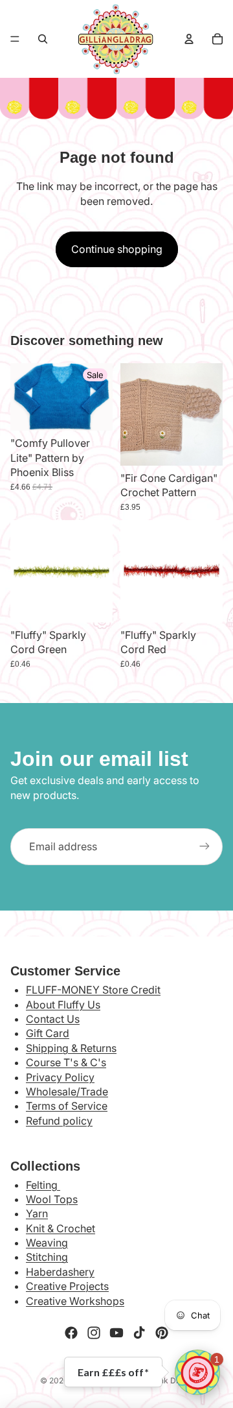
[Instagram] (94, 1333)
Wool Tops (52, 1199)
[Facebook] (71, 1333)
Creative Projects (67, 1286)
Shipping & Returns (71, 1048)
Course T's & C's (66, 1062)
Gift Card (47, 1033)
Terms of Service (66, 1105)
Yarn (37, 1213)
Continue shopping (116, 249)
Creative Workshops (75, 1301)
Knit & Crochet (60, 1228)
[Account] (189, 39)
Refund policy (59, 1120)
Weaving (47, 1242)
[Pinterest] (162, 1333)
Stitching (47, 1256)
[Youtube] (116, 1333)
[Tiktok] (139, 1333)
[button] (197, 1372)
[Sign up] (204, 846)
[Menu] (15, 39)
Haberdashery (60, 1271)
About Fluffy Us (63, 1004)
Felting (43, 1184)
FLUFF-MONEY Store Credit (93, 989)
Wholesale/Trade (67, 1091)
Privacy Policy (60, 1077)
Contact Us (53, 1018)
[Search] (42, 39)
